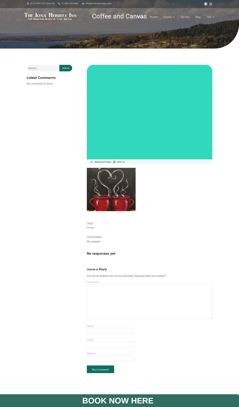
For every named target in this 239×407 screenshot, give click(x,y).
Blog (198, 17)
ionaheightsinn (102, 161)
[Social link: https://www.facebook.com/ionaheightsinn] (205, 4)
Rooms (154, 17)
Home (140, 17)
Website (91, 353)
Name (90, 326)
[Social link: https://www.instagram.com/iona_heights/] (209, 4)
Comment (93, 282)
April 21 (121, 161)
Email (90, 339)
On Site (185, 17)
